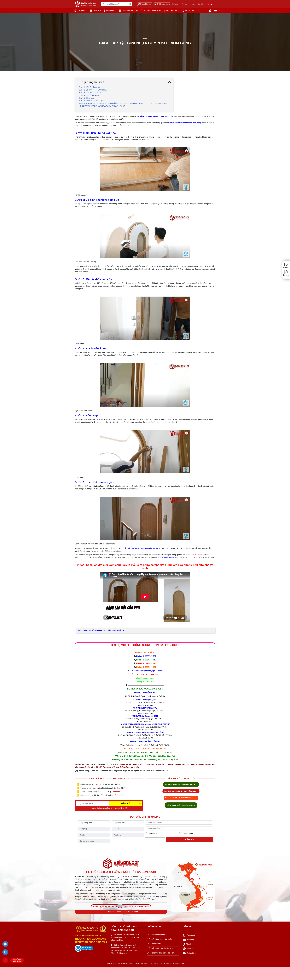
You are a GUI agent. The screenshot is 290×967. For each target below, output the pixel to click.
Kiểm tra (189, 839)
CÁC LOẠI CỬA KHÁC (150, 10)
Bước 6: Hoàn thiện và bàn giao (91, 101)
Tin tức (184, 4)
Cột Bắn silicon (186, 833)
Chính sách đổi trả (154, 944)
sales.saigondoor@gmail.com (149, 671)
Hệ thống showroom (163, 4)
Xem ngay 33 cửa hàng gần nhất (105, 906)
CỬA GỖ (96, 10)
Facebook (191, 935)
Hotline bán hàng (145, 4)
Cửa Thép (110, 10)
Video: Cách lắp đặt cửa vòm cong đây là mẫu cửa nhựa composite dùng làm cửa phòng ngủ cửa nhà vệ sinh (123, 103)
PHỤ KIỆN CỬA (171, 10)
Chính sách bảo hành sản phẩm (159, 939)
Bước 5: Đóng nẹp (86, 98)
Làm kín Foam (152, 833)
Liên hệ (200, 4)
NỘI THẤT (188, 10)
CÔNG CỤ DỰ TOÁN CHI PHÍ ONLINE (180, 805)
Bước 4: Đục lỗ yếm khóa (89, 95)
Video (193, 4)
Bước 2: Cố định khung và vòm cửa (93, 90)
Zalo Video (191, 953)
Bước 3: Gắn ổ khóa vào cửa (90, 93)
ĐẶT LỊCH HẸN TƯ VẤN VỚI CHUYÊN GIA (180, 798)
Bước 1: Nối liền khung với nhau (92, 87)
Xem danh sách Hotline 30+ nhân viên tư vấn (180, 791)
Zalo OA (190, 949)
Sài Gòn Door (148, 682)
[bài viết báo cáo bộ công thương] (91, 948)
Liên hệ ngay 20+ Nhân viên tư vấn (136, 906)
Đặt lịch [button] (286, 267)
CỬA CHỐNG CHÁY (128, 10)
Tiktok (188, 944)
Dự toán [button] (286, 275)
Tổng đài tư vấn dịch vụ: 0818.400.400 (122, 911)
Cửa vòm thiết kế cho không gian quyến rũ (106, 630)
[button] (5, 944)
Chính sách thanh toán (156, 935)
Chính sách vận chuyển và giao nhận (161, 948)
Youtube (190, 940)
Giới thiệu (175, 4)
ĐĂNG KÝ (125, 804)
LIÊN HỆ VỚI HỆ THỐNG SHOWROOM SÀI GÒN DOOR (102, 106)
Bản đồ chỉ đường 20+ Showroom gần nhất (180, 784)
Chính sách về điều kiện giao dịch (160, 953)
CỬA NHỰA (81, 10)
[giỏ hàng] (210, 10)
